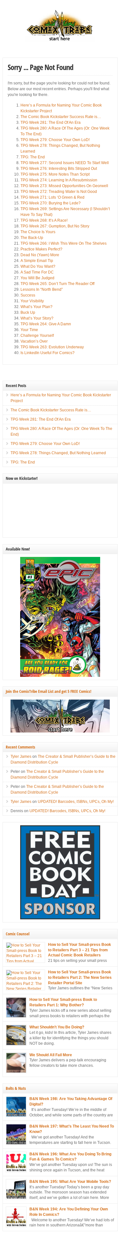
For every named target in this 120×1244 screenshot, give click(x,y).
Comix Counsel (17, 934)
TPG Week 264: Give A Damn (45, 324)
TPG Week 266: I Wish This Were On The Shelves (63, 243)
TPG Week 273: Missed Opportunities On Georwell (64, 186)
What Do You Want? (37, 266)
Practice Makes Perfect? (41, 249)
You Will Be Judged (37, 278)
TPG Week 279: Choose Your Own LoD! (55, 140)
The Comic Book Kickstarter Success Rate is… (60, 117)
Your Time (29, 330)
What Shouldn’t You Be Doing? (56, 1027)
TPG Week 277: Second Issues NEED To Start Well (64, 163)
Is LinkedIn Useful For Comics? (47, 353)
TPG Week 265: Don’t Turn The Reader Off (57, 283)
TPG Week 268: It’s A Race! (44, 220)
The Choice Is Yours (37, 232)
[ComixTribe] (60, 40)
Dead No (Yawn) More (39, 255)
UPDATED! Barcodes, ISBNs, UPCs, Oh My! (76, 801)
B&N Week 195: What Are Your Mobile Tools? (70, 1181)
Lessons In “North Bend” (41, 289)
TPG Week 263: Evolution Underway (52, 347)
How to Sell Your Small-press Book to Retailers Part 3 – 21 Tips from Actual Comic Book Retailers (79, 950)
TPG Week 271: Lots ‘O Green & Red (52, 197)
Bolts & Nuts (16, 1088)
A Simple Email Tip (36, 260)
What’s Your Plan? (36, 307)
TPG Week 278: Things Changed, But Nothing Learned (58, 453)
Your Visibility (32, 301)
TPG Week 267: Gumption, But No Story (54, 226)
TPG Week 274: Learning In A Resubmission (58, 180)
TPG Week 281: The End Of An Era (50, 122)
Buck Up (27, 312)
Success (27, 295)
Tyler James (21, 756)
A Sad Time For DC (37, 272)
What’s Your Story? (36, 318)
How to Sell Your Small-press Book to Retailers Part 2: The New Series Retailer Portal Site (80, 977)
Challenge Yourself (37, 335)
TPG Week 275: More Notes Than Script (55, 174)
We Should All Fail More (50, 1055)
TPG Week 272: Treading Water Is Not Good (58, 191)
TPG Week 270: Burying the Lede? (50, 203)
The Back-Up (31, 237)
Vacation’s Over (34, 341)
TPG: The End (32, 157)
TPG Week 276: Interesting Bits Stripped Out (58, 168)
